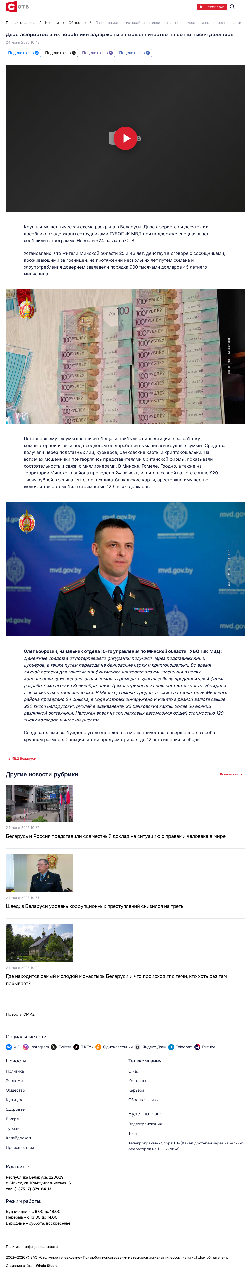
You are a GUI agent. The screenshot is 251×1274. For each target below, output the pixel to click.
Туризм (13, 1128)
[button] (125, 138)
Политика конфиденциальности (32, 1246)
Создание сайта (19, 1265)
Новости (52, 22)
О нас (133, 1071)
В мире (12, 1118)
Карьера (136, 1090)
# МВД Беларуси (22, 758)
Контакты (137, 1080)
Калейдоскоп (18, 1138)
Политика (15, 1071)
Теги (132, 1133)
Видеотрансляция (145, 1124)
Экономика (16, 1080)
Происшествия (20, 1147)
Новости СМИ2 (20, 1014)
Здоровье (15, 1109)
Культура (14, 1099)
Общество (77, 22)
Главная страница (20, 22)
